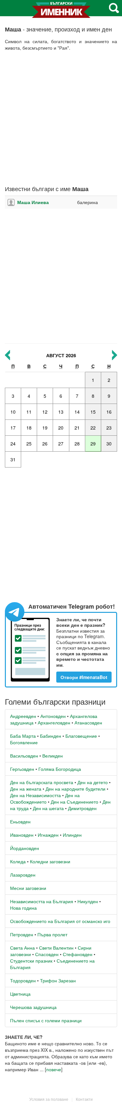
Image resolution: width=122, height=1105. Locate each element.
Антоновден (53, 716)
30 (109, 443)
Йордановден (24, 848)
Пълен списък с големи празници (46, 1020)
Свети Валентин (56, 947)
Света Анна (22, 947)
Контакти (84, 1099)
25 (29, 443)
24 (13, 443)
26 (44, 443)
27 (60, 443)
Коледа (18, 861)
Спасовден (47, 954)
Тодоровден (23, 980)
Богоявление (24, 742)
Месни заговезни (28, 888)
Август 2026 (61, 355)
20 (60, 427)
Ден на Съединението (74, 801)
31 (13, 459)
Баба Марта (23, 736)
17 (13, 427)
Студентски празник (31, 960)
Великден (52, 755)
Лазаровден (22, 874)
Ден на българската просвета (41, 782)
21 (77, 427)
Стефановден (77, 954)
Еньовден (20, 821)
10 (13, 411)
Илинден (72, 835)
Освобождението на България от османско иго (60, 921)
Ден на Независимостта (35, 795)
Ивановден (22, 835)
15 (93, 411)
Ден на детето (92, 782)
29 (93, 443)
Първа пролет (52, 934)
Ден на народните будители (75, 788)
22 (93, 427)
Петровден (21, 934)
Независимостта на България (41, 901)
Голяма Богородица (59, 769)
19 (44, 427)
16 (109, 411)
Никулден (87, 901)
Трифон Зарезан (58, 980)
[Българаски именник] (61, 12)
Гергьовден (22, 769)
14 (77, 411)
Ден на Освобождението (45, 798)
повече (53, 1069)
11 (29, 411)
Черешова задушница (33, 1007)
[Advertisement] (61, 118)
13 (60, 411)
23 (109, 427)
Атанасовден (88, 722)
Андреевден (23, 716)
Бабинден (50, 736)
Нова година (23, 908)
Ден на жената (25, 788)
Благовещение (81, 736)
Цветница (20, 993)
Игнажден (48, 835)
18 (29, 427)
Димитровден (82, 808)
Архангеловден (54, 722)
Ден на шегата (48, 808)
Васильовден (24, 755)
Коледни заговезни (50, 861)
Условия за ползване (48, 1099)
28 (77, 443)
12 (44, 411)
